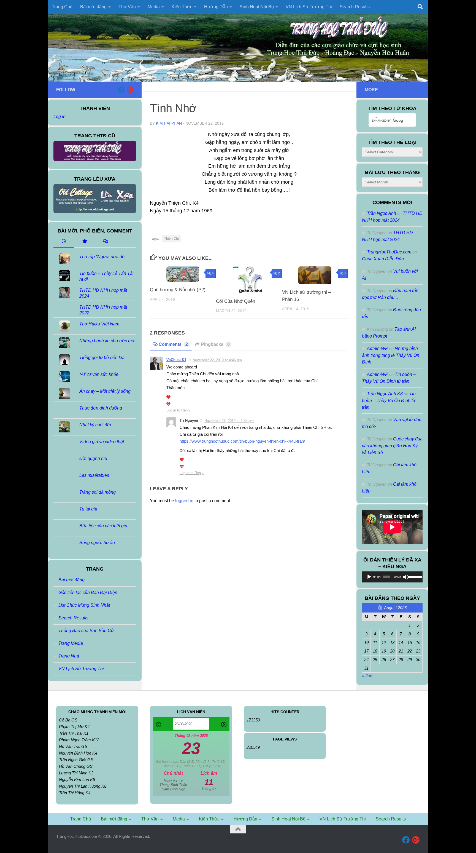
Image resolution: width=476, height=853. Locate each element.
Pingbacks (215, 344)
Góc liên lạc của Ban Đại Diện (87, 592)
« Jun (367, 675)
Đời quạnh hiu (93, 458)
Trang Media (70, 643)
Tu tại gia (88, 509)
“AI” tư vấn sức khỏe (98, 374)
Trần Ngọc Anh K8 (385, 393)
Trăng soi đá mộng (97, 492)
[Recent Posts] (63, 242)
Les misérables (94, 475)
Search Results (355, 6)
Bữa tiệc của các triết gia (103, 525)
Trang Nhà (68, 656)
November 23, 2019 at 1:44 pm (229, 421)
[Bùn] (168, 404)
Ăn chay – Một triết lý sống (105, 391)
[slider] (414, 576)
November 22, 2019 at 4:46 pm (217, 360)
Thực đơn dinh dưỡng (100, 408)
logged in (184, 500)
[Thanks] (168, 397)
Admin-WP (377, 348)
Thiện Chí (171, 238)
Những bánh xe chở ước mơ (106, 340)
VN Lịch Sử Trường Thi (309, 6)
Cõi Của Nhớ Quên (235, 301)
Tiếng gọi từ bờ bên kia (102, 357)
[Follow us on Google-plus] (130, 89)
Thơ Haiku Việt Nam (99, 324)
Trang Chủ (62, 6)
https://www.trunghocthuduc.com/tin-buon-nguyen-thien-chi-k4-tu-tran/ (242, 441)
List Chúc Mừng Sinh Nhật (84, 605)
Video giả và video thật (101, 441)
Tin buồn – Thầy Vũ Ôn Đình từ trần (389, 400)
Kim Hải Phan (169, 123)
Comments (173, 344)
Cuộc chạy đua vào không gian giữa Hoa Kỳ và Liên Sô (392, 446)
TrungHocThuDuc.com (389, 252)
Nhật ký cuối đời (95, 425)
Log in (59, 116)
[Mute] (406, 577)
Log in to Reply (178, 410)
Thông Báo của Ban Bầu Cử (86, 630)
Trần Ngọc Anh (381, 213)
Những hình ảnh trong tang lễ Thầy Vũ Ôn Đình (390, 355)
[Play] (369, 577)
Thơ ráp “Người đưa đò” (102, 256)
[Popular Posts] (84, 242)
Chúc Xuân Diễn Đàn (383, 258)
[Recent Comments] (105, 242)
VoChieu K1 (176, 360)
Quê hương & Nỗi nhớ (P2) (177, 289)
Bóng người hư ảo (97, 542)
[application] (392, 576)
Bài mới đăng (71, 579)
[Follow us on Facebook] (121, 89)
